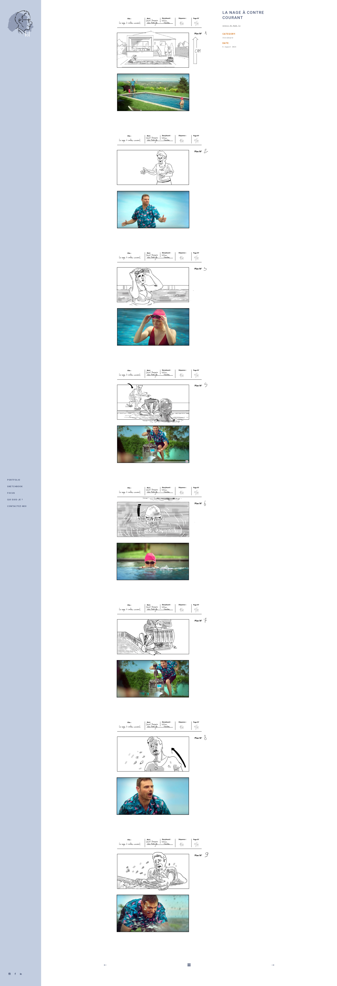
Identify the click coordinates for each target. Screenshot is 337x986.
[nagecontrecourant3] (159, 300)
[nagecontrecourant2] (159, 183)
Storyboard (227, 38)
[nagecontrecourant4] (159, 418)
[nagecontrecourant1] (159, 66)
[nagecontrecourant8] (159, 887)
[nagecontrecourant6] (159, 652)
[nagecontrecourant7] (159, 770)
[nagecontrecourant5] (159, 535)
